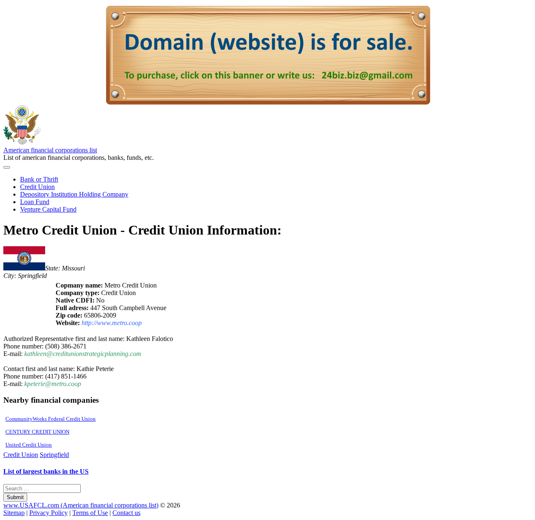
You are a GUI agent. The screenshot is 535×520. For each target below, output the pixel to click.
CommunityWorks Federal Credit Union (50, 419)
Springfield (54, 454)
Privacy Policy (48, 512)
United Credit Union (28, 445)
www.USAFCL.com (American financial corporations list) (80, 505)
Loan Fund (34, 201)
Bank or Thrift (39, 179)
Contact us (126, 512)
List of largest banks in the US (46, 471)
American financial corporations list (50, 150)
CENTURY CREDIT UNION (37, 432)
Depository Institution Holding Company (74, 194)
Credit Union (37, 186)
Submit (15, 497)
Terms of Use (90, 512)
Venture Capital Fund (48, 209)
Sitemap (14, 512)
